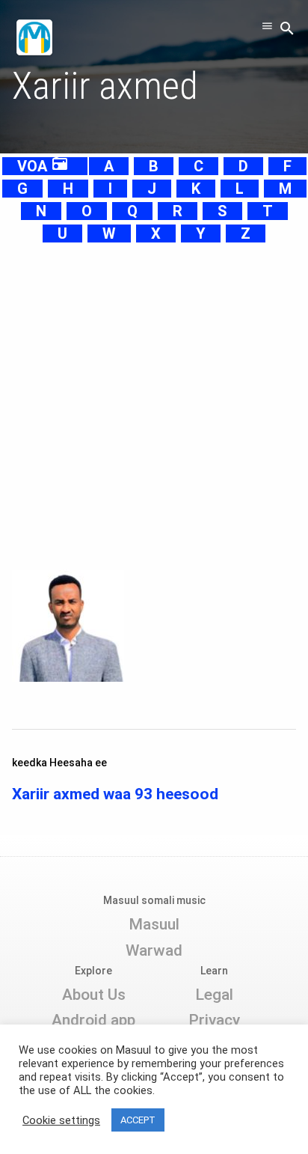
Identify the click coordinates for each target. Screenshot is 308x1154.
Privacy (214, 1020)
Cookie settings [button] (61, 1120)
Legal (214, 995)
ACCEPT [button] (137, 1120)
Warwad (154, 950)
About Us (94, 995)
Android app (93, 1020)
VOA (43, 166)
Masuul (154, 924)
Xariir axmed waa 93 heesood (115, 794)
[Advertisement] (154, 399)
